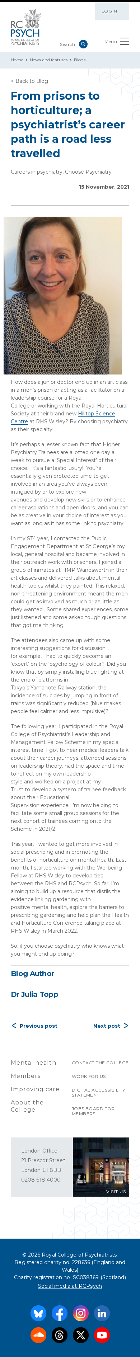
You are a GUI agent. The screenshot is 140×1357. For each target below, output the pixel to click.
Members (26, 1076)
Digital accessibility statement (98, 1092)
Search (83, 44)
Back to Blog (31, 81)
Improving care (35, 1089)
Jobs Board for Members (93, 1111)
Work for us (89, 1076)
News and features (48, 59)
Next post (106, 1026)
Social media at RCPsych (70, 1286)
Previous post (38, 1026)
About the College (27, 1106)
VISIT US (116, 1191)
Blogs (79, 59)
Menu (110, 41)
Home (17, 59)
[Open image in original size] (26, 27)
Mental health (33, 1062)
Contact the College (100, 1062)
